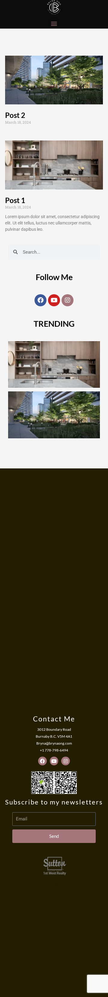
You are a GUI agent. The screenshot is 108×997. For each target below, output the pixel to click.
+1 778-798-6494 (54, 750)
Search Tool (54, 884)
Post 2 (15, 115)
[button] (54, 24)
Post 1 (15, 200)
